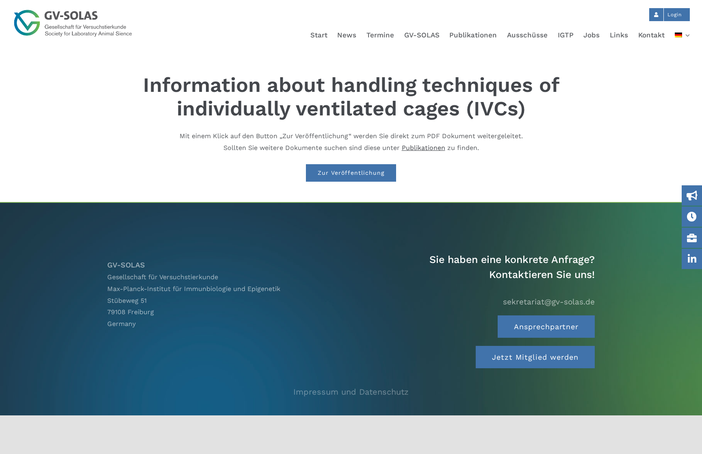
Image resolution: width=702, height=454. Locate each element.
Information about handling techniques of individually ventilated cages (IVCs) (351, 96)
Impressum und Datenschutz (351, 392)
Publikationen (423, 148)
